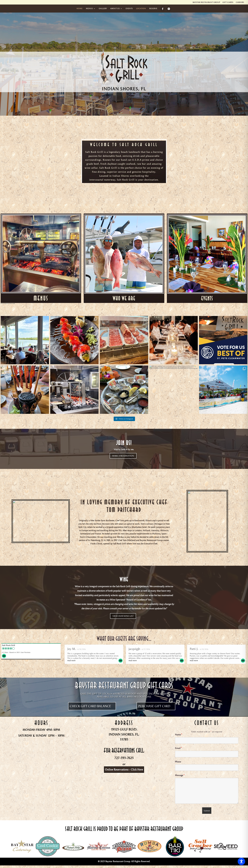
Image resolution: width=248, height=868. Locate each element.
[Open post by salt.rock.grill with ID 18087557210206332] (173, 390)
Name (178, 734)
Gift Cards (228, 2)
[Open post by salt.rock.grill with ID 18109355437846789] (223, 340)
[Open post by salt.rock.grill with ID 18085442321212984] (25, 340)
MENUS (41, 298)
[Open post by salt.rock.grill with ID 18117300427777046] (173, 340)
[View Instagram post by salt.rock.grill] (46, 361)
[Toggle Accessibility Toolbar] (241, 861)
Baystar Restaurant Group (206, 2)
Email (178, 748)
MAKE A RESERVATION (123, 455)
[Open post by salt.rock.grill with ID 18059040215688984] (25, 390)
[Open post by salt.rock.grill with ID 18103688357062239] (124, 390)
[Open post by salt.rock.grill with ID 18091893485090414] (124, 340)
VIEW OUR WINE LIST (123, 616)
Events (207, 298)
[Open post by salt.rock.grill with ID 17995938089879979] (74, 340)
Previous (61, 659)
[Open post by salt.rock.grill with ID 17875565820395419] (74, 390)
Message (179, 775)
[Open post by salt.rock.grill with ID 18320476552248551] (223, 390)
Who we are (124, 298)
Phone (178, 761)
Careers (240, 2)
